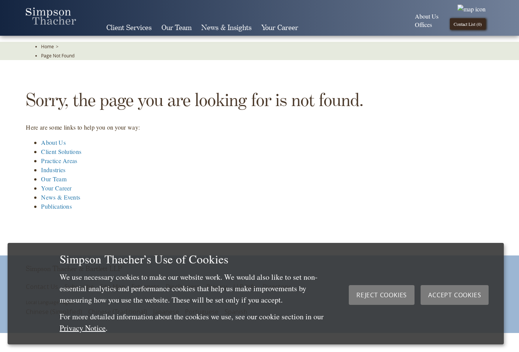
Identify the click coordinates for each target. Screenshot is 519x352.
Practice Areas (59, 161)
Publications (56, 206)
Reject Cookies (381, 295)
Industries (53, 170)
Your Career (279, 28)
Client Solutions (61, 151)
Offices (423, 25)
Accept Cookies (454, 295)
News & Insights (226, 28)
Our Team (176, 28)
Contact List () (468, 24)
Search (314, 28)
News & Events (60, 197)
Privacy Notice (83, 328)
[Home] (51, 22)
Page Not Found (57, 55)
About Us (426, 16)
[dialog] (256, 293)
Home (47, 46)
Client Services (129, 28)
